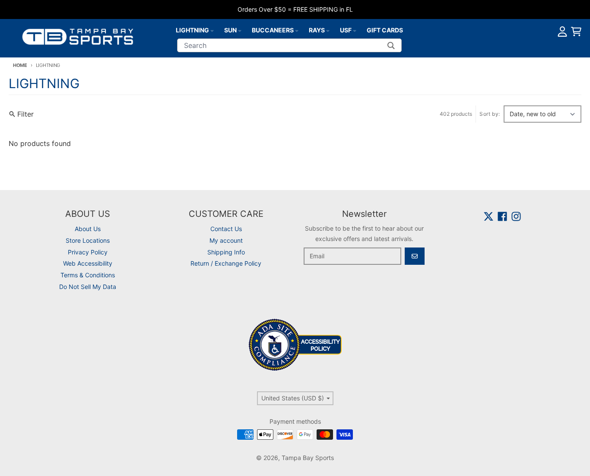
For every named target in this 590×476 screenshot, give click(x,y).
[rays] (328, 30)
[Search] (391, 45)
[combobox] (289, 45)
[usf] (354, 30)
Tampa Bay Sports (308, 457)
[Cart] (576, 31)
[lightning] (212, 30)
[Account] (562, 31)
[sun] (239, 30)
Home (20, 65)
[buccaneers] (296, 30)
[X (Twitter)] (488, 216)
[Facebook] (502, 216)
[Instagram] (516, 216)
